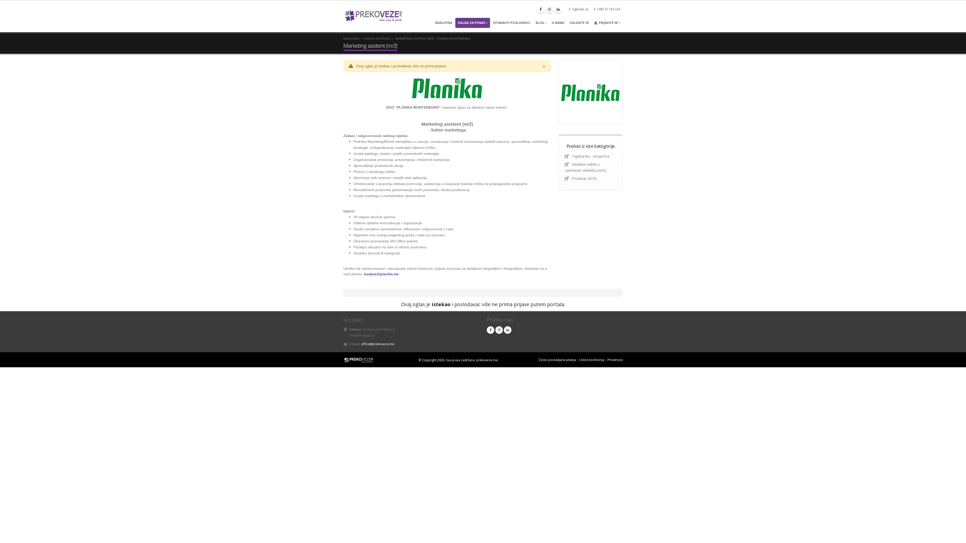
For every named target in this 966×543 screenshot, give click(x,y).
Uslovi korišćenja (591, 360)
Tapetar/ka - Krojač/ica (591, 156)
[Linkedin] (558, 9)
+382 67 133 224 (608, 9)
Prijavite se (607, 23)
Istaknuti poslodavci (511, 23)
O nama (558, 23)
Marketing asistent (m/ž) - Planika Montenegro (433, 38)
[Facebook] (540, 9)
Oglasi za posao (471, 23)
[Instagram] (549, 9)
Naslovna (443, 23)
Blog (540, 23)
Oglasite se (580, 9)
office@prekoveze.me (377, 344)
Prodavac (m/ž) (584, 178)
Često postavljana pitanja (557, 360)
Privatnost (615, 360)
